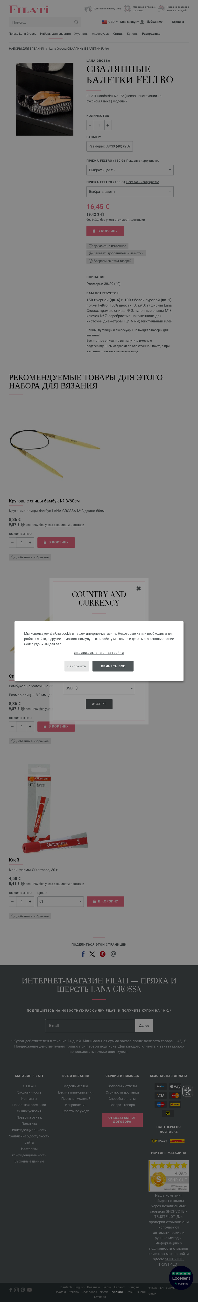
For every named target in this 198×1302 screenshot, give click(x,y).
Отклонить (76, 666)
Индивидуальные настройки (99, 652)
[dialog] (99, 651)
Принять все (113, 666)
